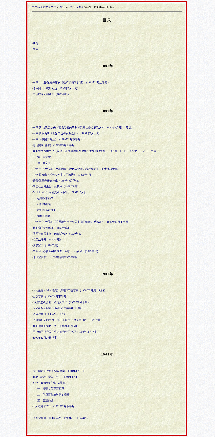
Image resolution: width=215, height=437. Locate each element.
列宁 (62, 7)
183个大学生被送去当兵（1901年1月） (55, 376)
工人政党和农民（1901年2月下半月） (55, 406)
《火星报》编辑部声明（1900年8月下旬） (57, 308)
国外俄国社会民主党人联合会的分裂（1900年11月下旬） (66, 331)
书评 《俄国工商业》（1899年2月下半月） (58, 139)
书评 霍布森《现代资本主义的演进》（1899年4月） (63, 174)
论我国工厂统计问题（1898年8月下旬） (56, 88)
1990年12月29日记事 (45, 337)
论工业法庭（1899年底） (47, 239)
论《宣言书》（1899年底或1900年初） (55, 257)
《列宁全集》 (76, 7)
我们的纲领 (44, 204)
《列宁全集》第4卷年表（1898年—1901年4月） (61, 418)
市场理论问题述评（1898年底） (51, 94)
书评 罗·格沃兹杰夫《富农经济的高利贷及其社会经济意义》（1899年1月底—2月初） (83, 127)
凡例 (35, 43)
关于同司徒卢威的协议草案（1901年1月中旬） (60, 371)
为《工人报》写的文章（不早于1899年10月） (60, 192)
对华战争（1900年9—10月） (49, 314)
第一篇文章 (44, 157)
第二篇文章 (44, 162)
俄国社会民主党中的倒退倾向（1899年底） (58, 233)
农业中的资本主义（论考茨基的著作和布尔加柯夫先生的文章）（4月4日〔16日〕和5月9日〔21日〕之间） (96, 151)
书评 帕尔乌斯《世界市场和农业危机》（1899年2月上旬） (67, 133)
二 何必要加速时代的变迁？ (54, 394)
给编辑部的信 (45, 198)
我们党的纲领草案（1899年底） (51, 227)
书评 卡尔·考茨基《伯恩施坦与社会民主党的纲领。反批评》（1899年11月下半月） (82, 221)
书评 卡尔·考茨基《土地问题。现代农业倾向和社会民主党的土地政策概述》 (78, 168)
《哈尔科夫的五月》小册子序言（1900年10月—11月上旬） (68, 319)
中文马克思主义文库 (44, 7)
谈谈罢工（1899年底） (47, 245)
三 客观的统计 (46, 400)
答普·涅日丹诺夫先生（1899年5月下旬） (57, 180)
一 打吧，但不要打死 (50, 388)
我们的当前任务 (46, 210)
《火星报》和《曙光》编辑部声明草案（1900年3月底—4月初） (70, 290)
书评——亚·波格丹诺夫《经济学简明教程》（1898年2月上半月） (71, 82)
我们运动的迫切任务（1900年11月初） (55, 325)
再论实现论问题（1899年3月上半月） (55, 145)
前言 (35, 49)
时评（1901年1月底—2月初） (50, 382)
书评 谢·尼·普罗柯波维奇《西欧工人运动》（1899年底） (66, 251)
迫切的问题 (44, 215)
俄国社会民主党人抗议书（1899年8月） (56, 186)
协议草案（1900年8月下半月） (51, 296)
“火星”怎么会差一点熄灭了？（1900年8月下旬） (61, 302)
